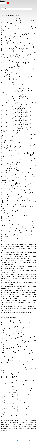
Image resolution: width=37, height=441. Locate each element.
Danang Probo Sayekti (19, 440)
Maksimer (32, 440)
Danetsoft (9, 440)
